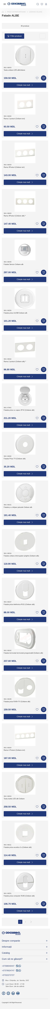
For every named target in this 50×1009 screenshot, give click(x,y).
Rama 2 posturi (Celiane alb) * (15, 361)
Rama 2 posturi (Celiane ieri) (14, 118)
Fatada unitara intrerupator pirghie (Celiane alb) (21, 556)
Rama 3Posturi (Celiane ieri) (14, 167)
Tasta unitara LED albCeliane (14, 70)
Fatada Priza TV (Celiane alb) (15, 459)
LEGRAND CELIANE (35, 12)
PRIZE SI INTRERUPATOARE (16, 12)
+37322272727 (8, 975)
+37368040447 (8, 966)
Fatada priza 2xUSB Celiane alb (15, 313)
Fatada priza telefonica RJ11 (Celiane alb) (19, 604)
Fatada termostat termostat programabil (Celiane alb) (23, 653)
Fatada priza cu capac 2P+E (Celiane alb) (19, 410)
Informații (7, 947)
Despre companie (11, 940)
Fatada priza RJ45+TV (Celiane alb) (17, 701)
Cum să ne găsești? (12, 959)
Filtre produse (16, 36)
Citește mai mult (23, 85)
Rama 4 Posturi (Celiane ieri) (14, 750)
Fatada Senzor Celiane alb (13, 264)
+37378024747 (8, 971)
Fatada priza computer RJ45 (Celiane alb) (19, 896)
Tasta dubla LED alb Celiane (14, 799)
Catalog (6, 953)
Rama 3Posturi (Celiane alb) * (15, 216)
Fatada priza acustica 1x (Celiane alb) (18, 847)
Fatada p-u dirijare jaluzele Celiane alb (18, 507)
